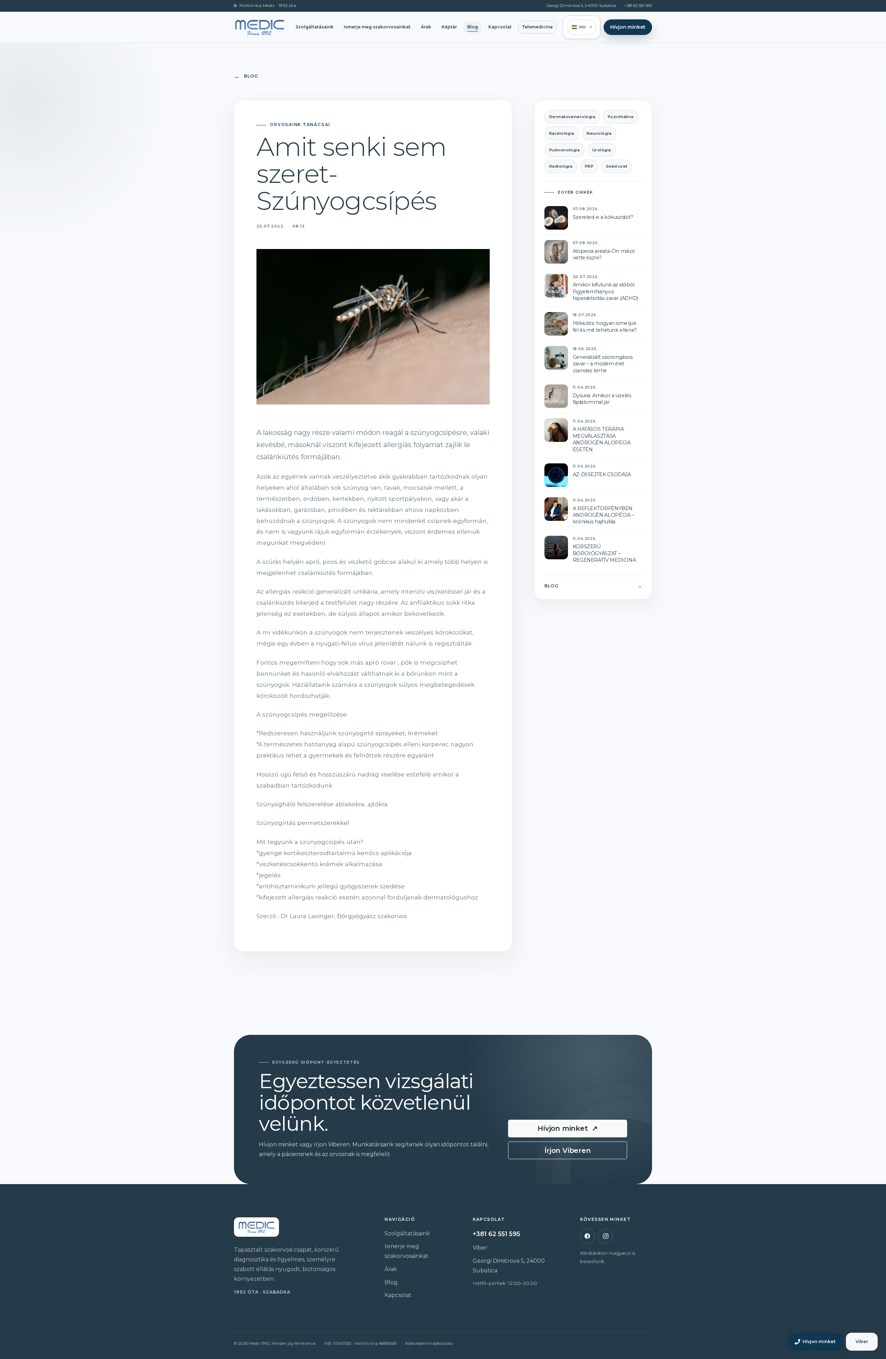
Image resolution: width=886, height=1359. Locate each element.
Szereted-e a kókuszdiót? (603, 217)
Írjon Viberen (567, 1150)
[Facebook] (587, 1236)
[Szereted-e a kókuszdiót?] (556, 218)
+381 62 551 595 (638, 6)
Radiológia (561, 166)
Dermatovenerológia (572, 116)
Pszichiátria (621, 116)
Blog (472, 26)
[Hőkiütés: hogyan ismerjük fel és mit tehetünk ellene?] (556, 324)
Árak (426, 26)
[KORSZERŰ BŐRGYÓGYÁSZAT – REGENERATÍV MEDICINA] (556, 547)
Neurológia (599, 133)
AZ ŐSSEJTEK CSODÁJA (602, 474)
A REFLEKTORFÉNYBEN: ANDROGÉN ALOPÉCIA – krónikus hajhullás (603, 515)
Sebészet (616, 166)
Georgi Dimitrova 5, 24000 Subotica (581, 6)
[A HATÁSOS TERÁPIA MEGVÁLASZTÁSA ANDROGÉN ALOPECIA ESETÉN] (556, 430)
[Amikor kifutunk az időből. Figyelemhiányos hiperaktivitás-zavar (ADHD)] (556, 285)
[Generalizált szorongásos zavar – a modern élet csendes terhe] (556, 358)
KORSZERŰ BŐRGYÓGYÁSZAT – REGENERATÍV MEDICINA (604, 553)
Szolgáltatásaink (315, 26)
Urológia (601, 150)
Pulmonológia (564, 150)
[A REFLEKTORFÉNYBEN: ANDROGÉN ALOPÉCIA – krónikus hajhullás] (556, 509)
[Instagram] (605, 1236)
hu (582, 27)
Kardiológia (562, 133)
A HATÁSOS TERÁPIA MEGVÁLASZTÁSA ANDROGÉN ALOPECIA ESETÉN (602, 439)
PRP (589, 166)
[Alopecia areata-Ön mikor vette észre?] (556, 252)
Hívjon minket (627, 27)
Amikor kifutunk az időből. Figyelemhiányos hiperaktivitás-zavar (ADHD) (605, 291)
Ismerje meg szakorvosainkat (377, 26)
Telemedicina (537, 26)
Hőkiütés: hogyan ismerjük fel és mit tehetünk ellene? (605, 326)
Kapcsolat (500, 26)
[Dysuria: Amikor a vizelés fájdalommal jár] (556, 396)
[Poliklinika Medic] (259, 27)
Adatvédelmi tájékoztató (429, 1343)
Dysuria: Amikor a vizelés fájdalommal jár (602, 398)
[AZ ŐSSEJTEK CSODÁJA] (556, 475)
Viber (480, 1247)
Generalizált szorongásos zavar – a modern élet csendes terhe (603, 364)
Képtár (449, 26)
